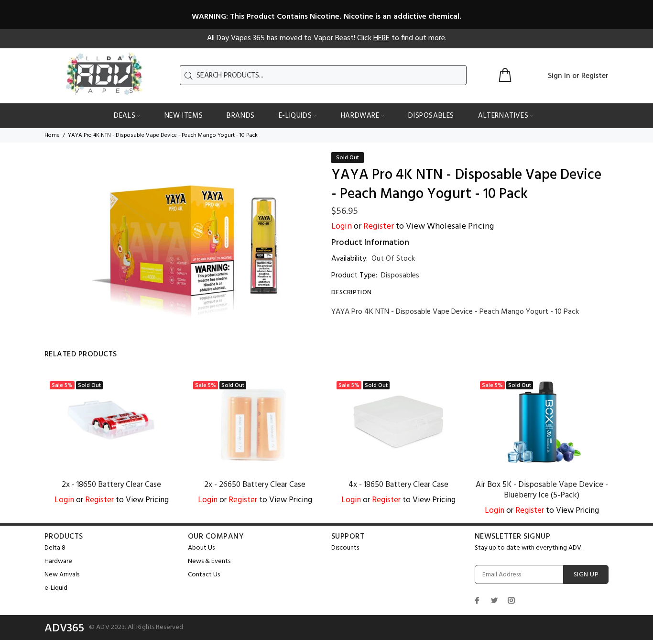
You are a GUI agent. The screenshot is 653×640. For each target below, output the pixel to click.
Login (341, 226)
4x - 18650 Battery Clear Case (398, 484)
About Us (201, 547)
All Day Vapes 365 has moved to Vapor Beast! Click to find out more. (326, 38)
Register (595, 76)
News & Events (209, 561)
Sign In (559, 76)
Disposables (400, 275)
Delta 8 (54, 547)
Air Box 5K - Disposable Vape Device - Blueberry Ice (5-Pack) (542, 490)
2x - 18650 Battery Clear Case (111, 484)
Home (52, 135)
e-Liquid (55, 588)
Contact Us (204, 574)
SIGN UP (586, 574)
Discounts (345, 547)
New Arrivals (61, 574)
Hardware (58, 561)
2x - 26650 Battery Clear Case (254, 484)
